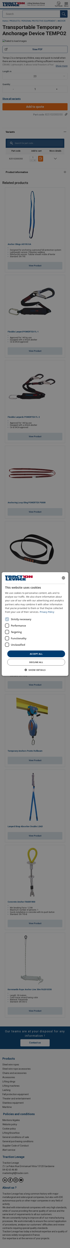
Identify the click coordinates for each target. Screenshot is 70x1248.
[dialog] (35, 624)
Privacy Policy (47, 611)
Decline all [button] (36, 662)
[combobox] (63, 578)
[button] (35, 670)
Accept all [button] (36, 653)
